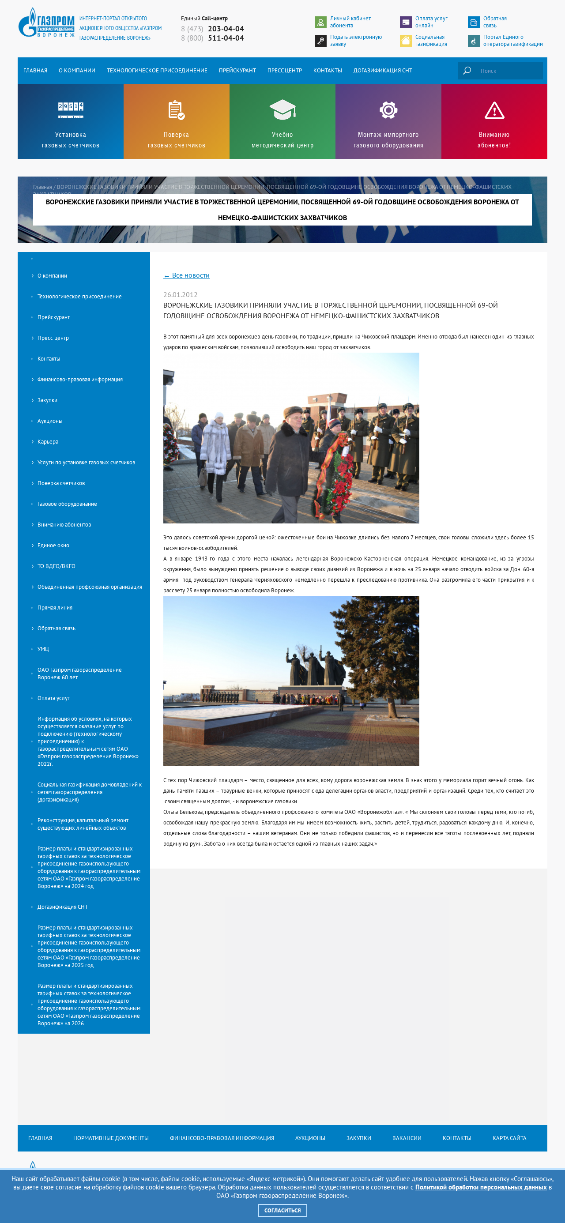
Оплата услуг (54, 698)
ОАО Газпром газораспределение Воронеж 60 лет (80, 673)
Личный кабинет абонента (350, 22)
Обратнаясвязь (495, 22)
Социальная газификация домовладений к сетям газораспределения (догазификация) (90, 792)
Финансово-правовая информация (80, 379)
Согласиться (282, 1210)
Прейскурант (237, 70)
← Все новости (186, 275)
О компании (77, 70)
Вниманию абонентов (64, 524)
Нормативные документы (111, 1138)
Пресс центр (284, 70)
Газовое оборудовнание (67, 504)
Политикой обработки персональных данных (481, 1187)
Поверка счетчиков (61, 483)
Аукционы (50, 421)
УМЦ (43, 649)
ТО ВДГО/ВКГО (56, 566)
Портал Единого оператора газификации (513, 41)
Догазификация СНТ (383, 70)
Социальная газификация (431, 41)
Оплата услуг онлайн (431, 22)
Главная (35, 70)
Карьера (48, 441)
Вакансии (407, 1138)
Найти (467, 70)
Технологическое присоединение (157, 70)
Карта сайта (510, 1138)
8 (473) (212, 29)
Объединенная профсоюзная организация (90, 587)
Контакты (327, 70)
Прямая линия (55, 607)
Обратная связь (56, 628)
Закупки (47, 400)
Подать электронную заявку (356, 41)
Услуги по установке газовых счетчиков (86, 462)
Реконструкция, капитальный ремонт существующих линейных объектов (83, 824)
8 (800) (212, 38)
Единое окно (53, 545)
